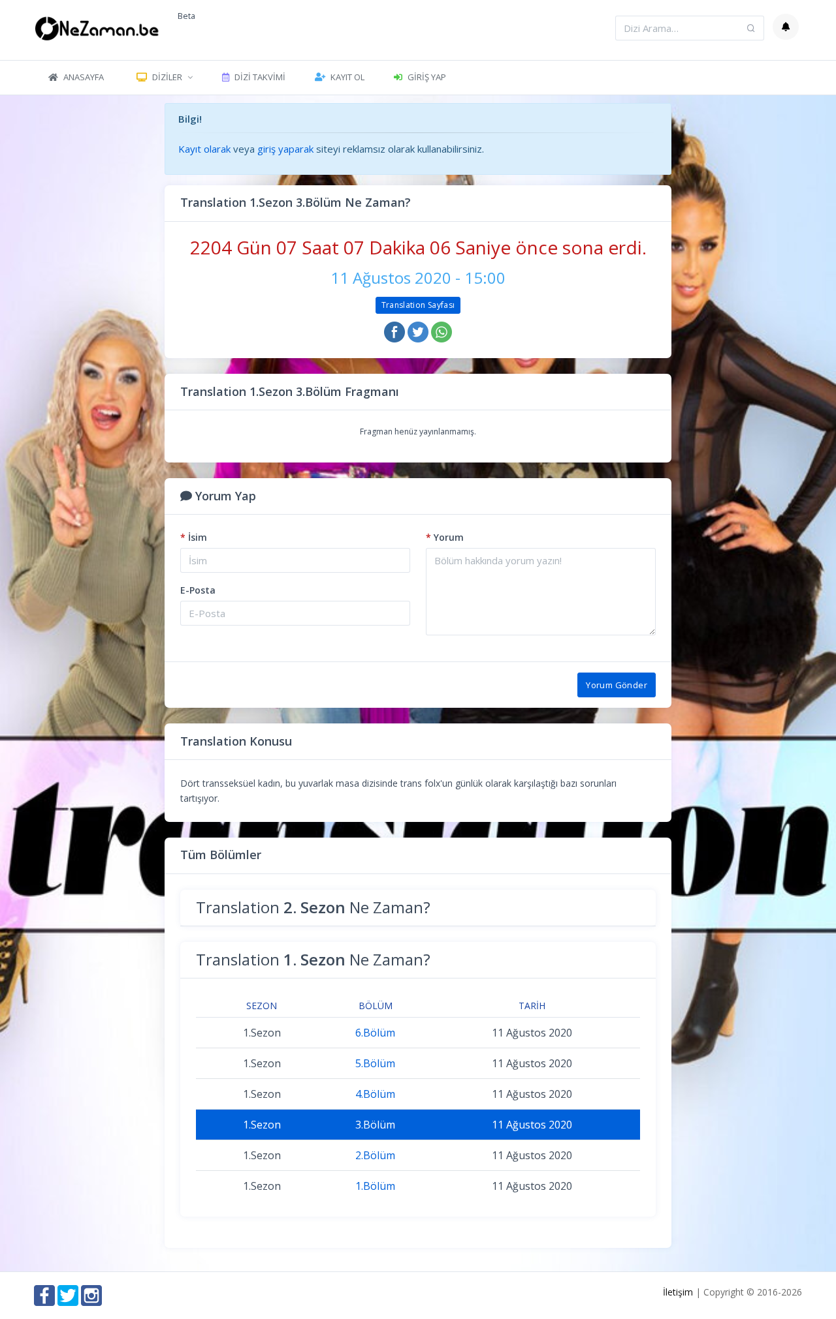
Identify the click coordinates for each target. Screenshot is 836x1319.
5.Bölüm (375, 1063)
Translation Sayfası (418, 305)
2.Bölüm (375, 1155)
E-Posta (198, 590)
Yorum (445, 537)
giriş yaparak (285, 148)
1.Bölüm (375, 1186)
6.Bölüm (375, 1032)
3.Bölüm (375, 1124)
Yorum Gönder (616, 685)
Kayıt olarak (204, 148)
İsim (193, 537)
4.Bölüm (375, 1094)
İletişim (678, 1292)
